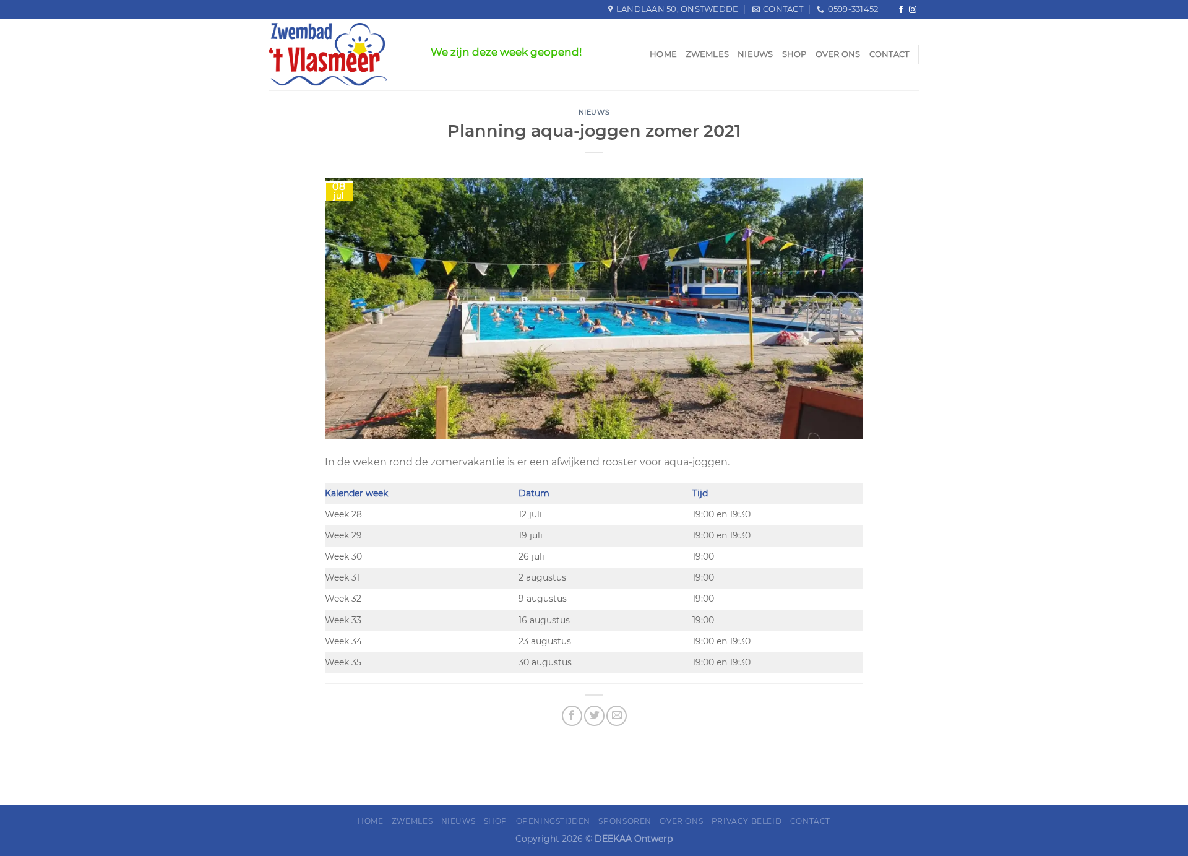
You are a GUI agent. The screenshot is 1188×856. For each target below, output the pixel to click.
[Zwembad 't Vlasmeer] (340, 54)
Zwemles (707, 54)
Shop (794, 54)
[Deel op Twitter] (594, 716)
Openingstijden (553, 821)
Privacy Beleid (747, 821)
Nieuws (755, 54)
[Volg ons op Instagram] (912, 9)
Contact (889, 54)
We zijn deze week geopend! (506, 52)
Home (663, 54)
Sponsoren (625, 821)
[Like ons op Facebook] (901, 9)
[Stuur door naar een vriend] (616, 716)
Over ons (838, 54)
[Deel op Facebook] (572, 716)
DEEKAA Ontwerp (634, 838)
